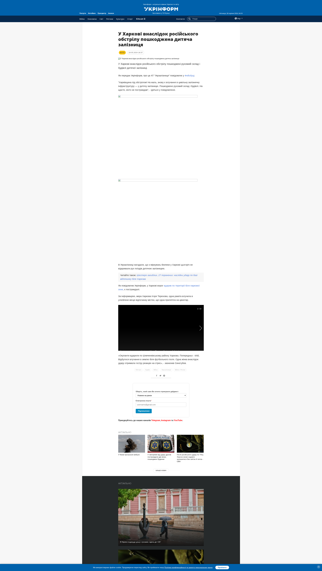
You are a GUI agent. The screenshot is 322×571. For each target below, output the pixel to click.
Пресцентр (102, 13)
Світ (101, 19)
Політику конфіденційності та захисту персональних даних (188, 567)
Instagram (166, 420)
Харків (147, 370)
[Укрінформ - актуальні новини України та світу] (161, 8)
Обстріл (138, 370)
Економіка (92, 19)
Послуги (82, 13)
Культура (120, 19)
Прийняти (222, 567)
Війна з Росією (180, 370)
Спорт (130, 19)
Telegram (155, 420)
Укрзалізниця (166, 370)
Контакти (180, 19)
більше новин (161, 470)
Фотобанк (92, 13)
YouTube (178, 420)
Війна (82, 19)
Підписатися (144, 411)
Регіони (109, 19)
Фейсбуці (189, 75)
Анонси (111, 13)
